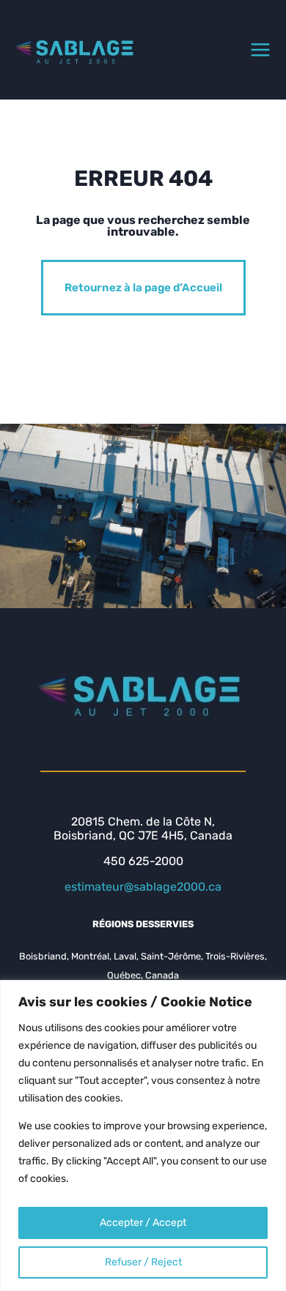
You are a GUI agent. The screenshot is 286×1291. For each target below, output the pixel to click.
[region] (143, 1135)
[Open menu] (260, 50)
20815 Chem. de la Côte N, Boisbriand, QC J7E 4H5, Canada (143, 828)
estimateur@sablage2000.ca (143, 887)
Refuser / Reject (143, 1262)
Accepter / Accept (143, 1222)
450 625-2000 (143, 861)
